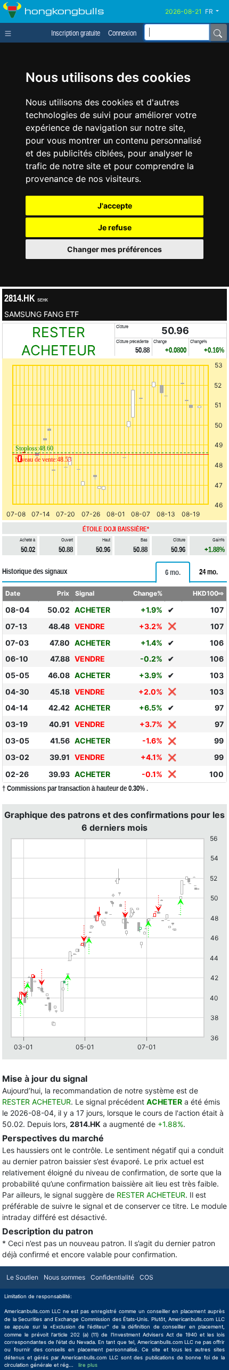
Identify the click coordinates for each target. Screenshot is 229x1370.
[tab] (173, 572)
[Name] (218, 32)
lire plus (87, 1365)
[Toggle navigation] (10, 32)
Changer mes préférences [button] (114, 249)
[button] (216, 12)
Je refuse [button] (115, 227)
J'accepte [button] (114, 205)
